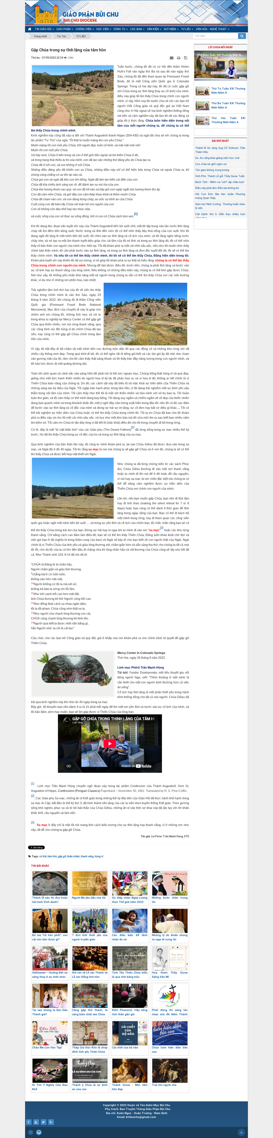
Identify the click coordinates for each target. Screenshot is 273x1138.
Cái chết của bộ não (125, 1047)
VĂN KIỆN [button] (153, 29)
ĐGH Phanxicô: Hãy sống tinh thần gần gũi (129, 1012)
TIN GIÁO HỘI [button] (43, 29)
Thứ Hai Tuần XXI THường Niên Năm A (228, 120)
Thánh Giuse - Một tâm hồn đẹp (129, 1087)
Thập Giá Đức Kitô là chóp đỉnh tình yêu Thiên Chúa (90, 1049)
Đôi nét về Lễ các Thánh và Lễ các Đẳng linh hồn (90, 975)
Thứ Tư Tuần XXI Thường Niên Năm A (228, 91)
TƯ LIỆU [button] (186, 29)
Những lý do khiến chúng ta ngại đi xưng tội (169, 937)
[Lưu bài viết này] (186, 57)
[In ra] (179, 57)
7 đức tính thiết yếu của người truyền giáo (90, 937)
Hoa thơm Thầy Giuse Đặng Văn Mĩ (169, 975)
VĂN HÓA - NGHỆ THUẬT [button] (211, 29)
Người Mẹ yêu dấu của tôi (88, 897)
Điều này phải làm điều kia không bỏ (217, 188)
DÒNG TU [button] (120, 29)
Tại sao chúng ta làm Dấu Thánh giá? (50, 1012)
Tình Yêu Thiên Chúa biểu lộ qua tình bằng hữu (129, 975)
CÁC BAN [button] (136, 29)
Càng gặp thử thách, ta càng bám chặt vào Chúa (90, 1012)
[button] (221, 65)
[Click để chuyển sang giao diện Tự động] (30, 1132)
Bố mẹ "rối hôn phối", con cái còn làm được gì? (50, 937)
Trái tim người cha (164, 1085)
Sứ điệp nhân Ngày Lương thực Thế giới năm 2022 (129, 900)
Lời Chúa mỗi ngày (220, 47)
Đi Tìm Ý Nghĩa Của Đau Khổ (50, 1087)
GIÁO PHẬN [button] (63, 29)
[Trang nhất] (30, 29)
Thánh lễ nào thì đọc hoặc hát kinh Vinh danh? (50, 900)
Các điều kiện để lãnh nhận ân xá (129, 937)
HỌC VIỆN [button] (102, 29)
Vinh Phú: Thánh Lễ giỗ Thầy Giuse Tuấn (220, 176)
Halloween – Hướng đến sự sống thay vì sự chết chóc (50, 975)
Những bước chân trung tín (169, 900)
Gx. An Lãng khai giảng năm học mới (217, 158)
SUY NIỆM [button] (170, 29)
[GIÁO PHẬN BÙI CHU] (74, 14)
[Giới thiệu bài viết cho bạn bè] (172, 57)
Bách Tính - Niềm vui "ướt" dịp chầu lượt (219, 182)
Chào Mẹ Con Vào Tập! (47, 1047)
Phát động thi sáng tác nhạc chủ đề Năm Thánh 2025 (169, 1014)
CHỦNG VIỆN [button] (84, 29)
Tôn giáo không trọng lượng (212, 170)
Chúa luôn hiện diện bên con (169, 1049)
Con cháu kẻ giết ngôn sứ (211, 164)
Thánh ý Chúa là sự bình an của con (90, 1087)
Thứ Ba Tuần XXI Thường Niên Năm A (228, 105)
